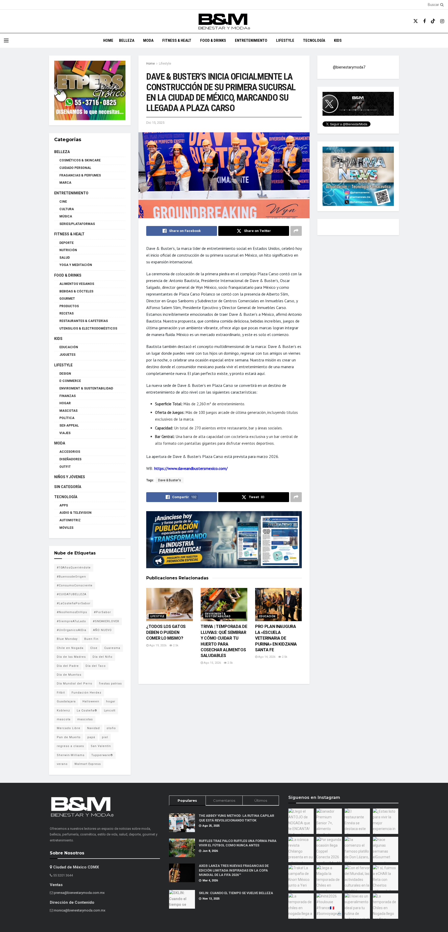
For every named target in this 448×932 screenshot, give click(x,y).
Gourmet (67, 298)
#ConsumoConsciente (75, 585)
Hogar (65, 403)
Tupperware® (102, 755)
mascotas (85, 719)
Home (108, 40)
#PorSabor (102, 612)
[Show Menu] (6, 40)
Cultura (66, 209)
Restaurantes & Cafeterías (83, 321)
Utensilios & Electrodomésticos (88, 328)
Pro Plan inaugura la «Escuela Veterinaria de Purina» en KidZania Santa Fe (276, 638)
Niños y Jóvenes (69, 477)
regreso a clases (70, 746)
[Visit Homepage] (224, 21)
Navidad (93, 728)
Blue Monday (67, 639)
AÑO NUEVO (102, 630)
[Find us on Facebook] (424, 21)
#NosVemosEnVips (72, 612)
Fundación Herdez (86, 692)
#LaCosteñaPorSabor (73, 603)
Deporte (66, 243)
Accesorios (69, 452)
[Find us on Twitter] (415, 21)
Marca (65, 182)
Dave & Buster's (169, 480)
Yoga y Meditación (75, 265)
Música (65, 216)
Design (65, 373)
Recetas (66, 313)
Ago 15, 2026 (212, 662)
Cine (63, 201)
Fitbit (61, 692)
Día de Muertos (69, 674)
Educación (267, 616)
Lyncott (109, 710)
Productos (69, 306)
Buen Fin (91, 639)
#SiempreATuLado (71, 621)
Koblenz (63, 710)
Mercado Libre (68, 728)
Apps (63, 505)
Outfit (65, 467)
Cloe (93, 648)
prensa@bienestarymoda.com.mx (79, 893)
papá (91, 737)
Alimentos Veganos (76, 284)
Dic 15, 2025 (155, 123)
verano (62, 764)
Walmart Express (87, 764)
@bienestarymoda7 (349, 67)
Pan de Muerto (69, 737)
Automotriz (70, 520)
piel (105, 737)
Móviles (66, 528)
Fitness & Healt (176, 40)
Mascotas (68, 411)
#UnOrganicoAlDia (71, 630)
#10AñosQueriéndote (74, 567)
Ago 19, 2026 (157, 645)
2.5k (175, 645)
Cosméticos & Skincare (80, 160)
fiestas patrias (110, 683)
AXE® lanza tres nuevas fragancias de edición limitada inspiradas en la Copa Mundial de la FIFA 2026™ (234, 870)
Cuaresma (112, 648)
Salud (64, 257)
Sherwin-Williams (71, 755)
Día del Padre (68, 666)
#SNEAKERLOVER (106, 621)
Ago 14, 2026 (266, 657)
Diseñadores (70, 459)
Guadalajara (66, 701)
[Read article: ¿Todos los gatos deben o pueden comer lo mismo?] (169, 604)
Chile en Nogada (70, 648)
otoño (111, 728)
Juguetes (67, 355)
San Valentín (101, 746)
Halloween (90, 701)
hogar (110, 701)
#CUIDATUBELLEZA (71, 594)
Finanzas (67, 396)
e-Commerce (70, 381)
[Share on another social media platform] (296, 231)
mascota (64, 719)
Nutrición (68, 250)
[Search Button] (441, 4)
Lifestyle (285, 40)
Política (66, 418)
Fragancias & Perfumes (80, 175)
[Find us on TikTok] (433, 21)
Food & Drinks (213, 40)
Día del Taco (96, 666)
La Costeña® (87, 710)
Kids (338, 40)
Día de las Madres (71, 657)
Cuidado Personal (75, 168)
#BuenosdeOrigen (71, 576)
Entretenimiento (251, 40)
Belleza (126, 40)
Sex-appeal (69, 425)
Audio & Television (75, 513)
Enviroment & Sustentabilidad (217, 615)
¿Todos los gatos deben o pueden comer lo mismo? (166, 632)
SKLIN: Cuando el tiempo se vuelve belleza (236, 893)
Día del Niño (103, 657)
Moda (148, 40)
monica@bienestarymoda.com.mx (79, 910)
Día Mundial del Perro (74, 683)
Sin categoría (67, 487)
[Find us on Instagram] (442, 21)
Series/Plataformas (77, 224)
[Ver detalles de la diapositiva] (89, 90)
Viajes (65, 433)
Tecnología (314, 40)
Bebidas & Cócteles (76, 291)
